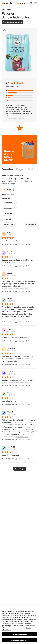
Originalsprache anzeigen (21, 288)
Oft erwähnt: (6, 198)
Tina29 (9, 329)
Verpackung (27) (9, 208)
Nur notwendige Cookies (20, 634)
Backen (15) (8, 213)
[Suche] (31, 3)
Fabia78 (9, 299)
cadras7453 (11, 447)
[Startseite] (7, 3)
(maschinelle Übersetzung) (8, 288)
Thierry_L (10, 412)
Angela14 (10, 372)
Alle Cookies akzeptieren (19, 640)
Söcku (9, 233)
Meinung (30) (8, 224)
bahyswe (10, 273)
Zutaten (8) (7, 219)
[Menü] (35, 3)
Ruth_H (9, 393)
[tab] (7, 169)
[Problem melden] (32, 118)
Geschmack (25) (9, 202)
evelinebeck (11, 348)
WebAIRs (10, 252)
